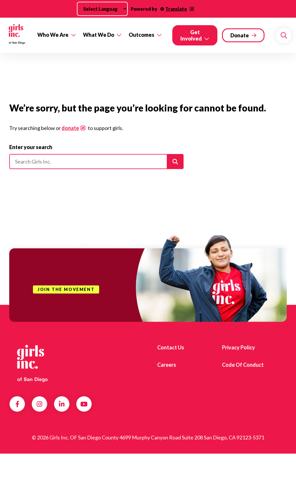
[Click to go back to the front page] (17, 35)
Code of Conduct (243, 365)
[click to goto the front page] (32, 363)
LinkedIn (61, 404)
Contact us (170, 347)
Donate (239, 35)
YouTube (84, 404)
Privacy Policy (238, 347)
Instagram (39, 404)
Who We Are (53, 35)
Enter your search (30, 147)
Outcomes (141, 35)
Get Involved (191, 35)
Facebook (17, 404)
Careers (166, 365)
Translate (176, 9)
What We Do (98, 35)
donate (70, 128)
